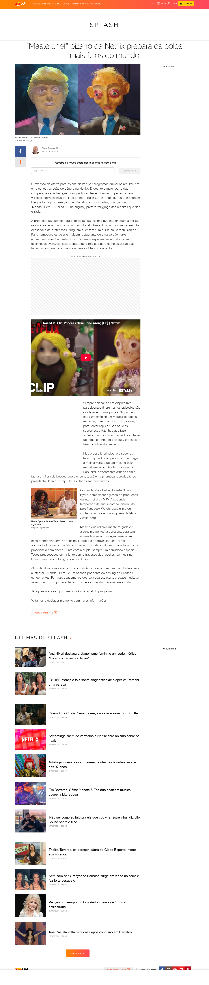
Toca (176, 12)
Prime (169, 12)
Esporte (97, 12)
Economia (79, 12)
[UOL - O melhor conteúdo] (20, 4)
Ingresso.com (39, 4)
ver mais (75, 953)
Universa (116, 12)
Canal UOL (148, 12)
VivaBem (127, 12)
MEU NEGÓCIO (63, 4)
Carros (69, 12)
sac (154, 4)
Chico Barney (48, 148)
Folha (88, 12)
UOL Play (98, 4)
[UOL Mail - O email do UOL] (161, 4)
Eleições (39, 12)
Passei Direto (77, 4)
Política (60, 12)
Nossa (158, 12)
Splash (107, 12)
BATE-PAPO (51, 4)
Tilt (134, 12)
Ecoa (139, 12)
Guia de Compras (189, 12)
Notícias (50, 12)
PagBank (89, 4)
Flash (30, 12)
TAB (164, 12)
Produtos (21, 12)
